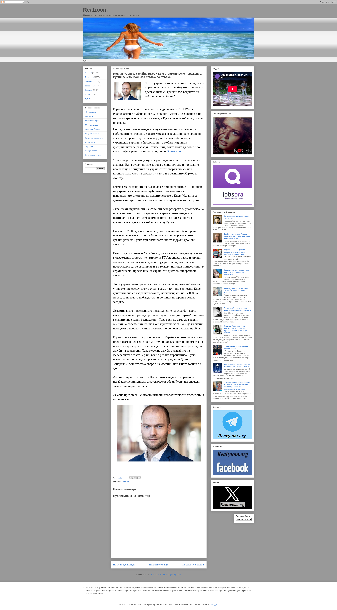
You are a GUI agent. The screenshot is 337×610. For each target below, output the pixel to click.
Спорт (87, 94)
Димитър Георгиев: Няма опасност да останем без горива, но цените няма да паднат (235, 329)
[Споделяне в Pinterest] (140, 477)
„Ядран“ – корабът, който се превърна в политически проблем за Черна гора (236, 252)
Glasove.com (175, 151)
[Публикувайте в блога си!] (132, 477)
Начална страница (158, 564)
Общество (89, 81)
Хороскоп (89, 146)
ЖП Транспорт (91, 125)
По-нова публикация (124, 564)
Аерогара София (92, 129)
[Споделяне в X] (135, 477)
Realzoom (95, 10)
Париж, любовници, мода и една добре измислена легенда (237, 309)
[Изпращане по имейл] (130, 477)
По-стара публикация (193, 564)
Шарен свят (90, 86)
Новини (125, 482)
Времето (89, 116)
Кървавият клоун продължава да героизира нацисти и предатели (236, 272)
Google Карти (91, 151)
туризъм (88, 99)
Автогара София (92, 121)
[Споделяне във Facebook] (137, 477)
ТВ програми (90, 112)
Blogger (214, 604)
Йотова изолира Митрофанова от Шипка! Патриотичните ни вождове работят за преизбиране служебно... (237, 385)
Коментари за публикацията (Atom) (165, 574)
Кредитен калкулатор (94, 138)
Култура (88, 90)
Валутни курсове (92, 133)
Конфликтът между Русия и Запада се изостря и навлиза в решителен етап (237, 236)
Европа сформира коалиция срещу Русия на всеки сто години (236, 290)
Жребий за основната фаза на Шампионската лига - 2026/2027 (238, 365)
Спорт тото (90, 142)
